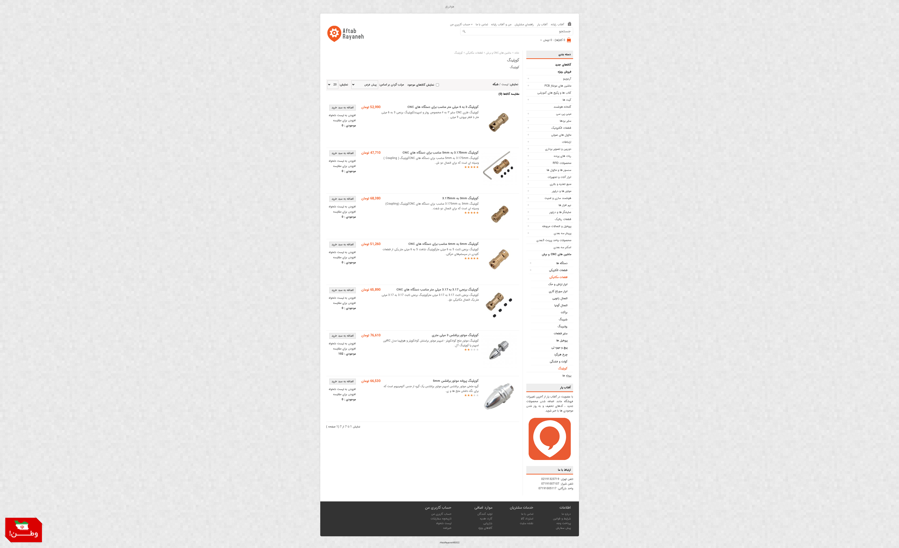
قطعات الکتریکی (558, 270)
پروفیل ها (561, 340)
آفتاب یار (542, 24)
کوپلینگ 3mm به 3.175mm (460, 198)
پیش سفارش (563, 528)
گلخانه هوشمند (562, 107)
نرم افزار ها (565, 205)
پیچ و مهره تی (559, 347)
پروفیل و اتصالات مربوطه (556, 226)
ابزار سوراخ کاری (558, 291)
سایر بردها (565, 121)
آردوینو (567, 79)
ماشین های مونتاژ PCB (558, 86)
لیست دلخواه (443, 523)
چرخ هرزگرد (560, 354)
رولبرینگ (562, 326)
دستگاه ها (561, 263)
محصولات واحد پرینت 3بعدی (553, 240)
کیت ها (567, 100)
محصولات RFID (562, 163)
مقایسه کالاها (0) (508, 94)
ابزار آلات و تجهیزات (559, 177)
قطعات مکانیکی (558, 277)
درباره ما (566, 514)
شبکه (495, 84)
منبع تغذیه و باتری (560, 184)
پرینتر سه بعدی (562, 233)
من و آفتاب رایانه (501, 24)
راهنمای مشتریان (524, 24)
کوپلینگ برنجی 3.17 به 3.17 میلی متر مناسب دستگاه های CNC (437, 289)
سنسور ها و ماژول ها (559, 170)
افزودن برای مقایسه (344, 120)
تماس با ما (482, 24)
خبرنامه (447, 528)
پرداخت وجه (563, 523)
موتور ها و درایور (561, 191)
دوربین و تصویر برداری (558, 149)
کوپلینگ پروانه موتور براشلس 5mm (456, 381)
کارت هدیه (486, 518)
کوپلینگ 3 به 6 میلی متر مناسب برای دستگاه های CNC (443, 107)
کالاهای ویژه (485, 528)
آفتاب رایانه (557, 24)
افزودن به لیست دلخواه (342, 115)
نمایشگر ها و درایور (560, 212)
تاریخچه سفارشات (441, 518)
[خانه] (569, 25)
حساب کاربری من (441, 514)
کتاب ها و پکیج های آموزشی (554, 93)
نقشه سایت (526, 523)
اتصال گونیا (560, 305)
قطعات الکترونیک (561, 128)
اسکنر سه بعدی (562, 247)
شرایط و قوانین (562, 518)
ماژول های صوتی (561, 135)
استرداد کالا (527, 518)
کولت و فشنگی (558, 361)
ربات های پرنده (562, 156)
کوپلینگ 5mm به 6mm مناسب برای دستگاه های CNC (443, 244)
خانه (517, 53)
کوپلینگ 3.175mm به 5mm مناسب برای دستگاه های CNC (440, 152)
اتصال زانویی (559, 298)
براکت (564, 312)
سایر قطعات (560, 333)
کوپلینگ (562, 368)
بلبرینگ (563, 319)
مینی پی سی (563, 114)
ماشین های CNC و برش (556, 254)
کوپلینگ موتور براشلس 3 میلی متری (455, 335)
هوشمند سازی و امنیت (558, 198)
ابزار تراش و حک (557, 284)
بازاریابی (487, 523)
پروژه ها (566, 375)
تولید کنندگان (484, 514)
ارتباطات (566, 142)
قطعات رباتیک (563, 219)
